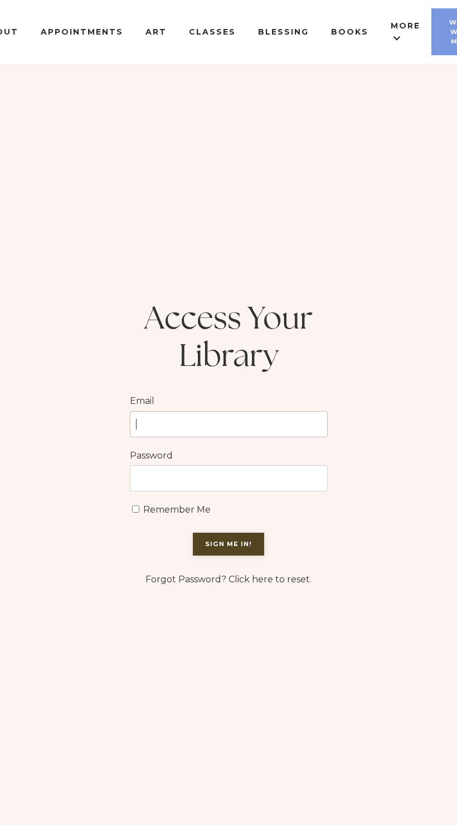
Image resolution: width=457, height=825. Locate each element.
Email (142, 400)
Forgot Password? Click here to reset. (228, 579)
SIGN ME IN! (228, 544)
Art (156, 32)
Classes (212, 32)
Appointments (82, 32)
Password (151, 455)
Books (349, 32)
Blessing (283, 32)
